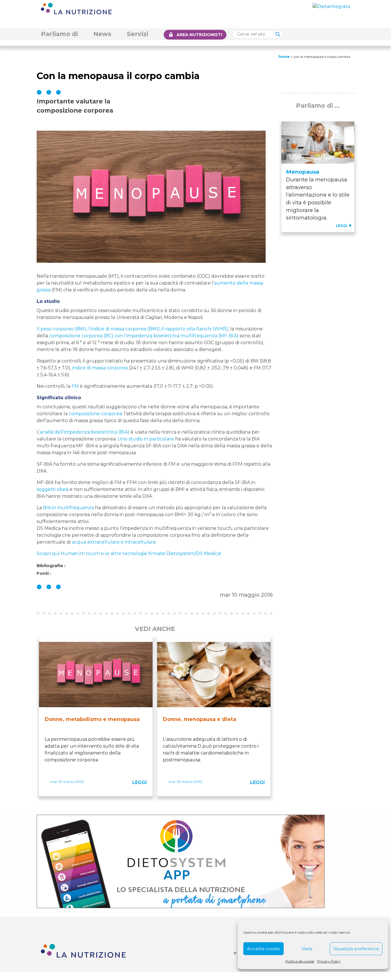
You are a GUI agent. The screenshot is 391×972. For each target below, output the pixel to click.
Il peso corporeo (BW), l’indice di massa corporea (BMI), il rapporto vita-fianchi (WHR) (132, 329)
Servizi (137, 34)
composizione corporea (95, 413)
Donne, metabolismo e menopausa (92, 719)
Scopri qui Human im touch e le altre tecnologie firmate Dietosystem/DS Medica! (129, 553)
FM (75, 386)
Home (284, 56)
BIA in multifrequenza (68, 507)
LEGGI (139, 782)
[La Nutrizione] (76, 8)
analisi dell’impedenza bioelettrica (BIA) (84, 432)
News (102, 34)
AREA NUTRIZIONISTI (199, 34)
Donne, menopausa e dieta (199, 719)
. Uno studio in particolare (145, 439)
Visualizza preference (356, 948)
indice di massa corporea (100, 368)
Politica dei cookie (299, 961)
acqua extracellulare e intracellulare (114, 542)
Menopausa (302, 171)
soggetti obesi (52, 489)
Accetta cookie (263, 948)
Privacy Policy (329, 961)
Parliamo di (59, 34)
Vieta (306, 948)
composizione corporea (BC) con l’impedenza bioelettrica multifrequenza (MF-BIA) (143, 335)
